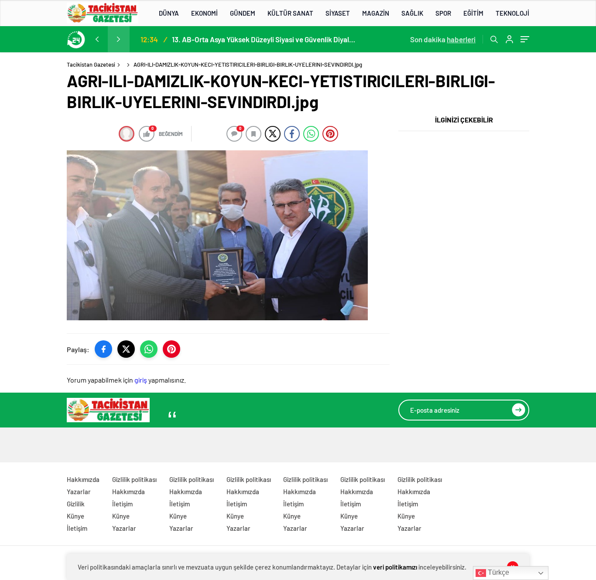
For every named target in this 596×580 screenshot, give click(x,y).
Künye (75, 516)
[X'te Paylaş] (126, 349)
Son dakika (443, 39)
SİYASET (337, 13)
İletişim (77, 528)
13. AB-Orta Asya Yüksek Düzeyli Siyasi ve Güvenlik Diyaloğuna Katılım (263, 39)
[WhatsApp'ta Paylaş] (149, 349)
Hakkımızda (83, 479)
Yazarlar (79, 491)
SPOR (443, 13)
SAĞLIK (412, 13)
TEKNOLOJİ (512, 13)
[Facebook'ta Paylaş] (103, 349)
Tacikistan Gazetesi (91, 64)
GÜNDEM (242, 13)
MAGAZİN (375, 13)
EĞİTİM (473, 13)
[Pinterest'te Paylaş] (171, 349)
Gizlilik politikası (134, 479)
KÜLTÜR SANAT (290, 13)
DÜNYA (169, 13)
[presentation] (97, 39)
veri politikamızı (395, 567)
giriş (140, 380)
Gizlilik (76, 504)
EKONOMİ (204, 13)
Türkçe (497, 572)
